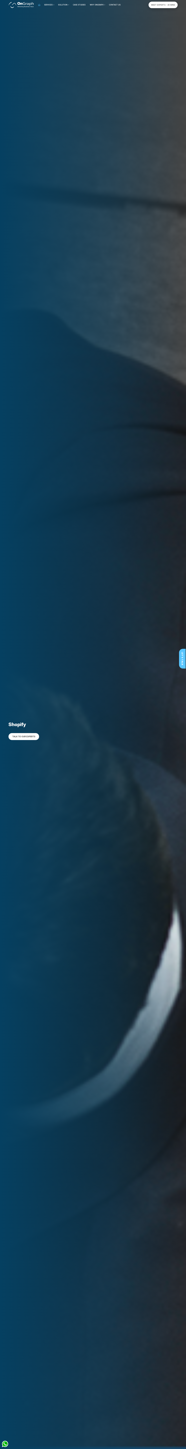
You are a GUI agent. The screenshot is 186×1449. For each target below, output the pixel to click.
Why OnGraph (97, 5)
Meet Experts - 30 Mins (163, 5)
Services (48, 5)
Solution (63, 5)
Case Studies (79, 5)
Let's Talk (182, 658)
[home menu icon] (39, 5)
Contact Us (115, 5)
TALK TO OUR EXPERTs (23, 736)
